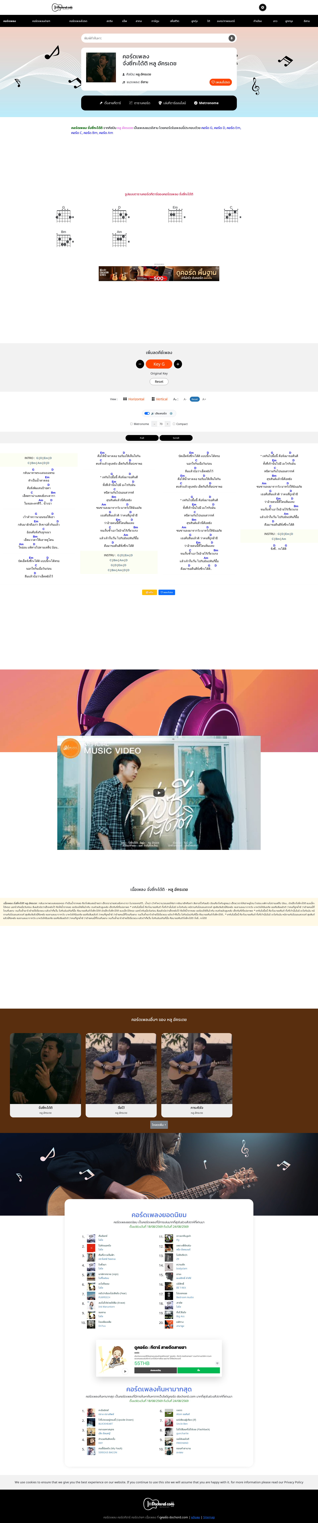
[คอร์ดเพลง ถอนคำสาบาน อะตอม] (169, 1451)
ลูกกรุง (289, 21)
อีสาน (307, 21)
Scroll (176, 437)
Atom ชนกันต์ (183, 1414)
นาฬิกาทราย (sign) (108, 1274)
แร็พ (124, 21)
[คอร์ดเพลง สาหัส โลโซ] (169, 1305)
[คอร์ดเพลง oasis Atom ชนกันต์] (169, 1413)
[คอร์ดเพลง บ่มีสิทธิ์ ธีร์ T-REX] (169, 1286)
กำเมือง (258, 21)
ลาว (275, 21)
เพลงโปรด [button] (168, 592)
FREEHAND (182, 1442)
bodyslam (181, 1268)
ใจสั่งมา (102, 1264)
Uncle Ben (182, 1423)
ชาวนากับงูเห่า (183, 1235)
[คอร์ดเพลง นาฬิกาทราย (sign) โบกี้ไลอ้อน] (92, 1277)
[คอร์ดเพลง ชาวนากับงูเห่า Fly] (169, 1238)
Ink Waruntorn (107, 1306)
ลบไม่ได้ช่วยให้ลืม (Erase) (112, 1302)
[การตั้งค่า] (262, 7)
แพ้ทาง (180, 1321)
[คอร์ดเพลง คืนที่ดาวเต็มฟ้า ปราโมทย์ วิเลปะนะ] (92, 1257)
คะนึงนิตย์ (104, 1410)
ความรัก (180, 1264)
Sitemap (209, 1517)
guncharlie (182, 1433)
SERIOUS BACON (108, 1452)
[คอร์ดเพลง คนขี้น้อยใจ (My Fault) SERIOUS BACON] (92, 1451)
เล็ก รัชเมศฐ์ (104, 1433)
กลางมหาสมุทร (106, 1429)
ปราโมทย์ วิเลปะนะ (107, 1258)
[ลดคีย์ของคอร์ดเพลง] (140, 364)
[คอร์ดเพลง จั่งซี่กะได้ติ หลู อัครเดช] (45, 1068)
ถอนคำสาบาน (183, 1448)
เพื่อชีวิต (174, 21)
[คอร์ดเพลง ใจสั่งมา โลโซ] (92, 1267)
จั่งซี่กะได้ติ (46, 1107)
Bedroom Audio (185, 1297)
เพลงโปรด (223, 82)
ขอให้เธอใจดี (182, 1438)
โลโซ (101, 1239)
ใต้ (208, 21)
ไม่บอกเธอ (181, 1293)
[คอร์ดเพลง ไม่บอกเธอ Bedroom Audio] (169, 1296)
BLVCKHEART (106, 1423)
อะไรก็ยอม (104, 1283)
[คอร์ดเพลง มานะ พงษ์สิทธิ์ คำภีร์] (169, 1277)
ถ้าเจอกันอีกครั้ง (107, 1438)
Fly (177, 1239)
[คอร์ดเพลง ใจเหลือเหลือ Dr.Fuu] (92, 1324)
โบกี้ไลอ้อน (104, 1278)
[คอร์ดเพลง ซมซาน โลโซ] (92, 1315)
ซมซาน (102, 1312)
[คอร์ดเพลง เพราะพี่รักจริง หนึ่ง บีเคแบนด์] (169, 1248)
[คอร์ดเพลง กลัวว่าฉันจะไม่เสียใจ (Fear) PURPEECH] (92, 1296)
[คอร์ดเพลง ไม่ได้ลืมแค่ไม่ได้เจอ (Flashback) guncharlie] (169, 1432)
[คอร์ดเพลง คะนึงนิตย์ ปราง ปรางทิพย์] (92, 1413)
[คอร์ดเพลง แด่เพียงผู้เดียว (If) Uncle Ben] (169, 1422)
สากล (139, 21)
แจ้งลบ (195, 1517)
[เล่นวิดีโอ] (159, 793)
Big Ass (180, 1316)
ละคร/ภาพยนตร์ (226, 21)
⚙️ (171, 413)
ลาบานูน (180, 1325)
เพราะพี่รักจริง (183, 1245)
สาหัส (179, 1302)
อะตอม (179, 1452)
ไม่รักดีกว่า (181, 1254)
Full (142, 437)
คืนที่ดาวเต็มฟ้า (106, 1254)
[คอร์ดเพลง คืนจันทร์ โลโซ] (92, 1238)
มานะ (178, 1274)
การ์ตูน (155, 21)
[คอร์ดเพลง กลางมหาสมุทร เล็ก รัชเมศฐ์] (92, 1432)
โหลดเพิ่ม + (159, 1125)
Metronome (141, 424)
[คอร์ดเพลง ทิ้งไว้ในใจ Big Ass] (169, 1315)
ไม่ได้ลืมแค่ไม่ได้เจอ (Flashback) (193, 1429)
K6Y (101, 1442)
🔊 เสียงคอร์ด (159, 413)
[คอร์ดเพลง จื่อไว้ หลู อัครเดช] (121, 1068)
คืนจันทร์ (103, 1235)
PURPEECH (104, 1297)
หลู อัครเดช (143, 74)
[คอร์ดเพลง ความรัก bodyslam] (169, 1267)
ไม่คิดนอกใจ (105, 1245)
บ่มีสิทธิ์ (180, 1283)
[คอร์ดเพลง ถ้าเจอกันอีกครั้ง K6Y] (92, 1441)
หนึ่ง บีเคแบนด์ (183, 1249)
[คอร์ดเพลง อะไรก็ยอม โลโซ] (92, 1286)
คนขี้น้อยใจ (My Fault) (110, 1448)
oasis (179, 1410)
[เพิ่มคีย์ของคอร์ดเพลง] (178, 364)
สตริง (109, 21)
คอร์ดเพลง (9, 21)
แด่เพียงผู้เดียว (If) (186, 1419)
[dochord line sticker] (159, 1358)
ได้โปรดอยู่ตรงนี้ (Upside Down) (116, 1419)
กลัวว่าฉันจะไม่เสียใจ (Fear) (113, 1293)
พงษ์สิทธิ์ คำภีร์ (183, 1278)
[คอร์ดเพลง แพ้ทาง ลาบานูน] (169, 1324)
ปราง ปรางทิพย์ (106, 1414)
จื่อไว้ (121, 1107)
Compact (182, 424)
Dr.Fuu (102, 1325)
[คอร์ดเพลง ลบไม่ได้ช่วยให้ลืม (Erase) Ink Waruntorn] (92, 1305)
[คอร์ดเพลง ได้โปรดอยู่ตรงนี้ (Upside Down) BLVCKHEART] (92, 1422)
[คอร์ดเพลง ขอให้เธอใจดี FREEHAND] (169, 1441)
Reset (159, 381)
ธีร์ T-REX (181, 1287)
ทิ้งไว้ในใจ (181, 1312)
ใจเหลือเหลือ (105, 1321)
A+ (204, 399)
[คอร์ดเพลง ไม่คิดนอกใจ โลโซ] (92, 1248)
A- (185, 399)
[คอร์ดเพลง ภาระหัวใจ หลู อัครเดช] (196, 1068)
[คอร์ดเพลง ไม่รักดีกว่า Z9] (169, 1257)
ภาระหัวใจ (197, 1107)
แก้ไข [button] (150, 592)
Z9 (177, 1258)
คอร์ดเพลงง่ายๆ (41, 21)
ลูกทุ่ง (194, 21)
